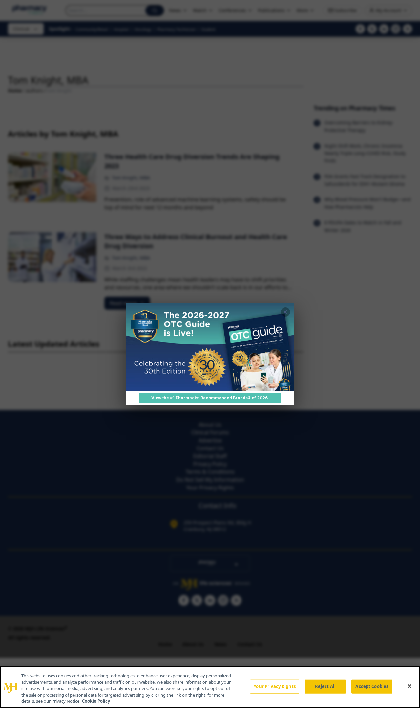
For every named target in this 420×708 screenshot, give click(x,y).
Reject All (325, 686)
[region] (210, 687)
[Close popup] (285, 312)
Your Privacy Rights (274, 686)
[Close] (409, 686)
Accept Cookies (371, 686)
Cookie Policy (96, 701)
